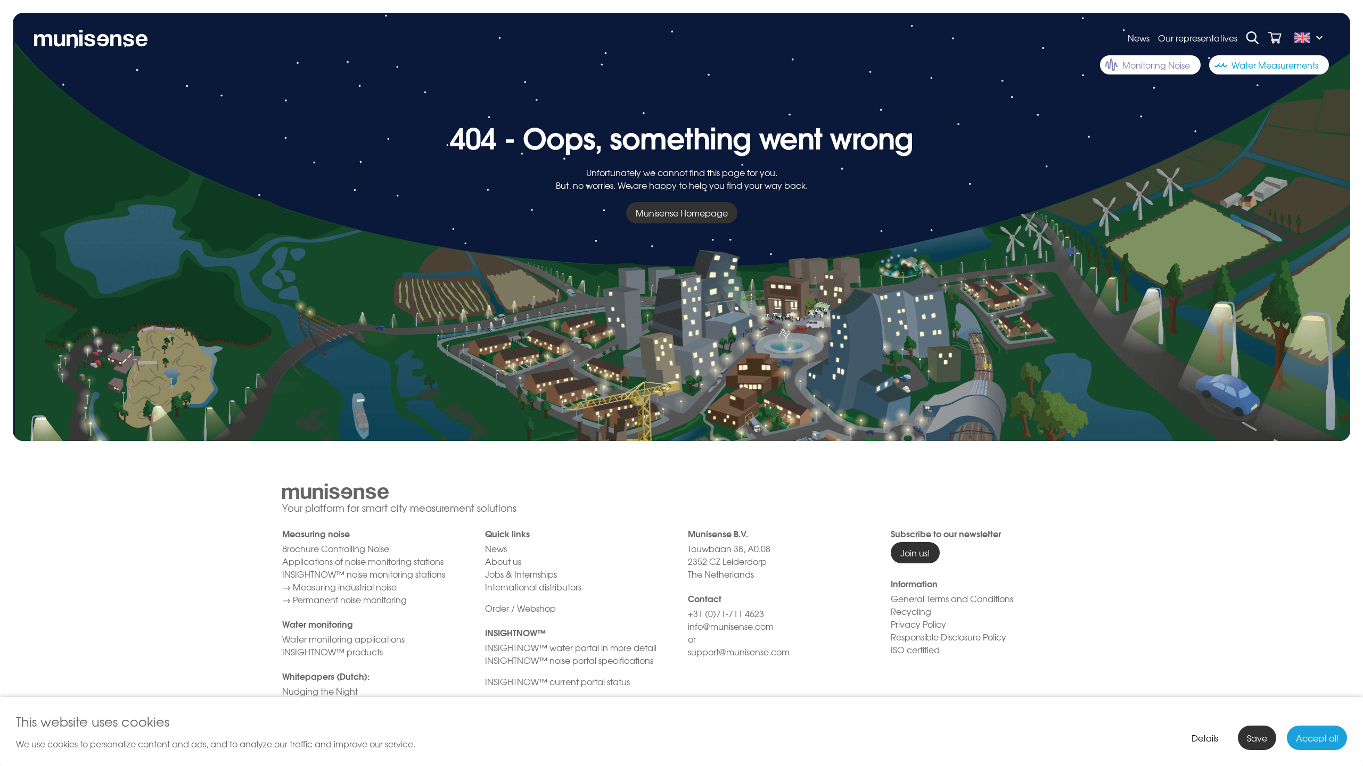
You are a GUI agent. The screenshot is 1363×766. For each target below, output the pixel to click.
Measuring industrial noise (345, 586)
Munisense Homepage (682, 212)
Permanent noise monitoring (350, 599)
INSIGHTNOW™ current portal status (557, 681)
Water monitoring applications (343, 638)
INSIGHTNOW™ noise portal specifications (570, 660)
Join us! (915, 552)
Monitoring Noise (1156, 65)
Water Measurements (1274, 65)
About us (503, 561)
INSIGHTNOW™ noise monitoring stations (363, 574)
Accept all (1317, 737)
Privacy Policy (918, 624)
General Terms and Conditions (952, 598)
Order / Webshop (520, 608)
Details (1205, 737)
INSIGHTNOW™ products (332, 651)
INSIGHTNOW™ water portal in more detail (570, 647)
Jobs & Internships (521, 574)
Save (1257, 737)
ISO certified (915, 649)
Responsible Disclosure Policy (948, 636)
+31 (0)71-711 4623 (726, 613)
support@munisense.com (739, 651)
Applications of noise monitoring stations (363, 561)
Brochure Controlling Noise (335, 548)
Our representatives (1197, 37)
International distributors (533, 586)
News (1138, 37)
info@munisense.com (732, 626)
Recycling (911, 611)
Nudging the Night (320, 691)
